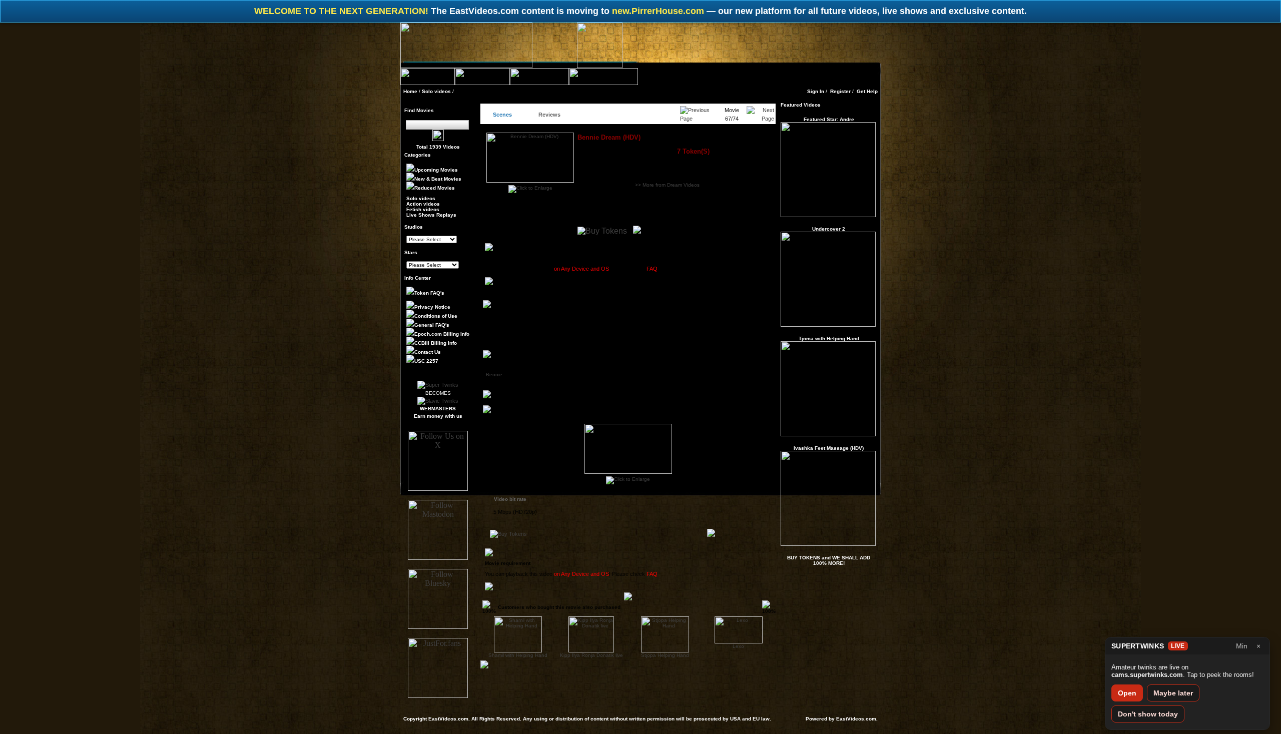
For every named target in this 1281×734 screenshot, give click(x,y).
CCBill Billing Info (435, 343)
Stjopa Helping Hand (665, 655)
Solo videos (436, 91)
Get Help (867, 91)
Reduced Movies (434, 188)
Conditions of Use (435, 316)
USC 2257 (426, 361)
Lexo (738, 646)
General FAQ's (431, 325)
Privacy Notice (432, 307)
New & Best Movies (437, 179)
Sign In (815, 91)
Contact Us (427, 352)
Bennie (494, 374)
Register (840, 91)
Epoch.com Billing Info (441, 334)
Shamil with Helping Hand (517, 655)
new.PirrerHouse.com (659, 11)
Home (410, 91)
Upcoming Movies (436, 170)
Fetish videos (422, 209)
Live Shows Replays (431, 215)
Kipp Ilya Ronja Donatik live (591, 655)
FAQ (652, 269)
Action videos (423, 204)
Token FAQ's (429, 293)
